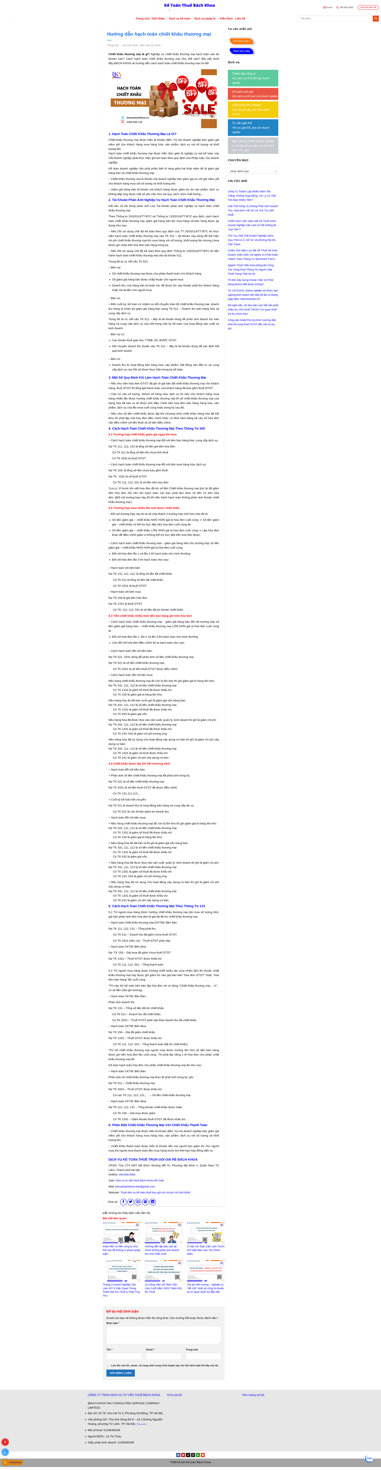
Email (150, 1349)
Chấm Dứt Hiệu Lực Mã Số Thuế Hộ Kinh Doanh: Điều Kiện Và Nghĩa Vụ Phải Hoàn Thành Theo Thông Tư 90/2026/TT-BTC (253, 255)
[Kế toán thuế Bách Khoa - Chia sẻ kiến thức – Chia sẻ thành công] (190, 7)
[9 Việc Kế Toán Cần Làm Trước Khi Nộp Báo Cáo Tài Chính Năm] (206, 1232)
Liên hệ (240, 18)
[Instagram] (193, 1455)
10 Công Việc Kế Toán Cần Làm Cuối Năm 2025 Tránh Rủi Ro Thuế (163, 1288)
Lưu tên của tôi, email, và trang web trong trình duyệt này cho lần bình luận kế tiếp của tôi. (165, 1365)
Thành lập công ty (244, 73)
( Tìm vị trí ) (141, 1424)
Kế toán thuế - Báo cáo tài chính (141, 45)
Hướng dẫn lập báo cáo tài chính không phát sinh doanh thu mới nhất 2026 (162, 1250)
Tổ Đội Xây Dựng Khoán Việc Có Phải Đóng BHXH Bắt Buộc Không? (250, 282)
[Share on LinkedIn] (152, 1202)
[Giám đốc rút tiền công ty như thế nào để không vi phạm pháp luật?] (121, 1232)
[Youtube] (183, 1455)
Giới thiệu (158, 18)
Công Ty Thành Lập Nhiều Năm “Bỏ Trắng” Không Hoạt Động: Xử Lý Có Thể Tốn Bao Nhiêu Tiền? (252, 196)
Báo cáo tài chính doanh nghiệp (253, 141)
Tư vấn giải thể (242, 123)
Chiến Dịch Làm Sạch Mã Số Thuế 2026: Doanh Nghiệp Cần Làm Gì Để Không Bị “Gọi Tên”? (252, 225)
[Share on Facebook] (123, 1202)
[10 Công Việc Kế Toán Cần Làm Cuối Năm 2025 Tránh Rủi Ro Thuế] (163, 1270)
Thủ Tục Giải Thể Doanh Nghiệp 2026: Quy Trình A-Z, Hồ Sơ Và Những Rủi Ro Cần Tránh (252, 240)
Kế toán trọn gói (242, 91)
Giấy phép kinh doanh (246, 105)
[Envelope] (203, 1455)
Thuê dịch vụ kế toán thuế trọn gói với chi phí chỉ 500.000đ (155, 1192)
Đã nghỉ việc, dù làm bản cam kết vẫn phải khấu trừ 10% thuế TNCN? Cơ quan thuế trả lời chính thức (253, 309)
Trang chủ (143, 18)
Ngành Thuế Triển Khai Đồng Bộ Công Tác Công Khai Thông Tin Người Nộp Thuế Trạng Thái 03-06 (251, 269)
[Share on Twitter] (130, 1202)
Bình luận (113, 1323)
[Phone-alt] (198, 1455)
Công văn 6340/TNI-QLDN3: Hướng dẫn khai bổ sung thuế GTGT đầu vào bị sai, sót (252, 324)
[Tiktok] (188, 1455)
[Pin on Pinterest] (145, 1202)
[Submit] (376, 19)
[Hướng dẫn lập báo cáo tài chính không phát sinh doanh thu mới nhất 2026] (163, 1232)
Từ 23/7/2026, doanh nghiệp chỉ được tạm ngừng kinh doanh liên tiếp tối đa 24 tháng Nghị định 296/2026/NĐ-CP (253, 295)
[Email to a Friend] (138, 1202)
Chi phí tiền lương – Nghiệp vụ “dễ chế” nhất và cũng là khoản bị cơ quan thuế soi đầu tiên (205, 1288)
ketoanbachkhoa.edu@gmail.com (135, 1186)
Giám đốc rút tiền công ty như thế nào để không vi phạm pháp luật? (121, 1250)
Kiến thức (226, 18)
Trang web (192, 1349)
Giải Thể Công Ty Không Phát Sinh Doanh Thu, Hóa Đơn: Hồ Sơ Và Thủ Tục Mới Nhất (253, 210)
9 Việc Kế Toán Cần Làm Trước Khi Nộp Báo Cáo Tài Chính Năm (206, 1250)
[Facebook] (178, 1455)
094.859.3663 (127, 1174)
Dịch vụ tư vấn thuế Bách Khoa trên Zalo (140, 1180)
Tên (109, 1349)
